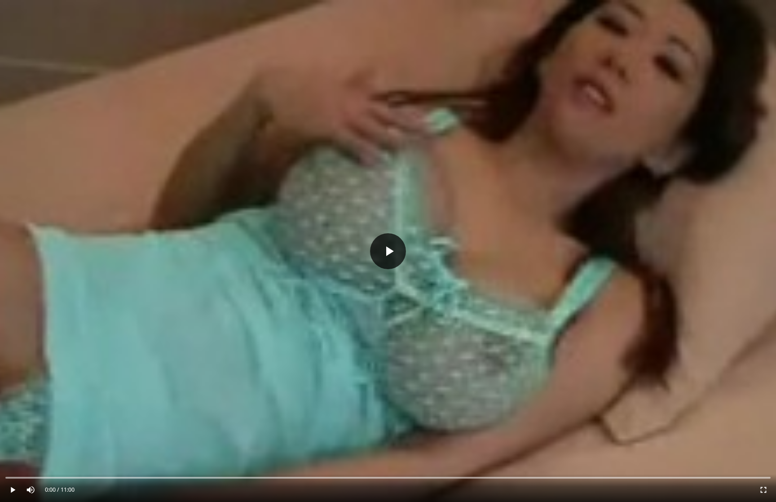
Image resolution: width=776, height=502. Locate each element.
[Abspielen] (388, 251)
